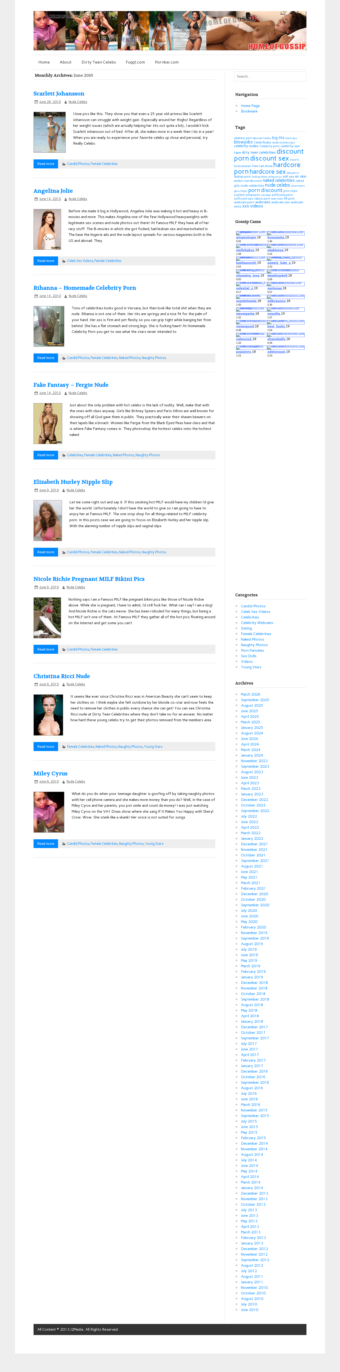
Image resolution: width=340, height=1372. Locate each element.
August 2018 (252, 1005)
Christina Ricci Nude (62, 676)
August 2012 (252, 1265)
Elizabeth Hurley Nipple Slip (73, 482)
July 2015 (249, 1121)
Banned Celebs (262, 138)
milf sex (288, 177)
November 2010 (254, 1287)
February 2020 (253, 927)
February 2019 (253, 971)
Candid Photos (78, 164)
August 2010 (252, 1298)
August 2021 (252, 866)
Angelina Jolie (53, 191)
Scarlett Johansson (59, 93)
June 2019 (249, 955)
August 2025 (252, 705)
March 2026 (250, 694)
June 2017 (249, 1049)
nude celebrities (252, 186)
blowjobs (243, 142)
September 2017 (255, 1038)
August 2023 (252, 772)
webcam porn (244, 202)
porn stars (290, 191)
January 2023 (252, 794)
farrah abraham (242, 166)
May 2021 (249, 877)
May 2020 (249, 921)
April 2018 (250, 1016)
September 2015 (255, 1115)
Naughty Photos (154, 358)
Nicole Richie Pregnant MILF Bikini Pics (89, 579)
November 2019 (254, 933)
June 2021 (249, 872)
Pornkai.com (167, 62)
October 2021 (253, 855)
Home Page (250, 105)
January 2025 (252, 727)
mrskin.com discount (248, 181)
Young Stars (153, 747)
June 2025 (249, 711)
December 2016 (254, 1071)
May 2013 (249, 1221)
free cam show (262, 166)
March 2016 (250, 1104)
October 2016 (253, 1077)
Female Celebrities (104, 164)
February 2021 (253, 888)
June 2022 (249, 822)
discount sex (269, 158)
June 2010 (249, 1310)
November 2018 (254, 988)
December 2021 (254, 844)
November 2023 (254, 761)
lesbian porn (242, 176)
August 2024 (252, 733)
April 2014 (250, 1176)
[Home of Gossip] (170, 49)
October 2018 (253, 994)
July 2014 (249, 1160)
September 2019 (255, 938)
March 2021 (250, 883)
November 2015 (254, 1110)
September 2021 (255, 860)
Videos (247, 661)
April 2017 (250, 1055)
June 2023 (249, 777)
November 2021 (254, 849)
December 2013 (254, 1193)
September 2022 (255, 811)
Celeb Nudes (262, 142)
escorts (294, 159)
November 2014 (254, 1149)
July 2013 (249, 1210)
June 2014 (249, 1165)
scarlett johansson (247, 195)
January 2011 (252, 1282)
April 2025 (250, 716)
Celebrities (75, 455)
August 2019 (252, 944)
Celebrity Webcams (257, 623)
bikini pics (291, 138)
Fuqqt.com (135, 62)
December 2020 (254, 894)
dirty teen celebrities (259, 152)
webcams (262, 202)
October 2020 (253, 899)
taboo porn (262, 198)
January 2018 (252, 1021)
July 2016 (249, 1093)
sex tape (266, 195)
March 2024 (250, 750)
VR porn (289, 198)
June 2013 (249, 1215)
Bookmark (249, 111)
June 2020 (249, 916)
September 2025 (255, 700)
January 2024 (252, 755)
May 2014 (249, 1171)
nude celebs (277, 185)
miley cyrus (275, 176)
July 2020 (249, 910)
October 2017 (253, 1032)
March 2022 (250, 833)
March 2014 (250, 1182)
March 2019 (250, 966)
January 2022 (252, 838)
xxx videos (252, 206)
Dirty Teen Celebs (99, 62)
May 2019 (249, 960)
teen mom (277, 198)
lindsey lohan (259, 176)
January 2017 (252, 1066)
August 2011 (252, 1276)
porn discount (265, 190)
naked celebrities (279, 180)
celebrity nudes (246, 146)
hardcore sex (268, 171)
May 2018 (249, 1010)
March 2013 (250, 1232)
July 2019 (249, 949)
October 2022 (253, 805)
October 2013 (253, 1204)
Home (44, 62)
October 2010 (253, 1293)
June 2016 (249, 1099)
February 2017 (253, 1060)
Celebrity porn (270, 146)
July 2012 (249, 1271)
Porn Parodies (252, 650)
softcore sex (243, 199)
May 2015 (249, 1132)
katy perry (293, 172)
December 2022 (254, 799)
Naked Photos (129, 358)
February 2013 (253, 1237)
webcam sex (280, 202)
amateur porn (243, 138)
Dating (246, 628)
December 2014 (254, 1143)
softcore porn (282, 195)
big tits (278, 137)
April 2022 (250, 827)
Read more (45, 163)
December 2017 (254, 1027)
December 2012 (254, 1249)
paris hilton (240, 191)
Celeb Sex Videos (80, 261)
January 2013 (252, 1243)
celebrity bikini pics (283, 142)
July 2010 (249, 1304)
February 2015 (253, 1138)
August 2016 (252, 1088)
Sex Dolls (249, 656)
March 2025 (250, 722)
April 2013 (250, 1226)
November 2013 (254, 1199)
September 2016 (255, 1082)
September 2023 (255, 766)
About (65, 62)
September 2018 (255, 999)
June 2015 (249, 1127)
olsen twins (298, 185)
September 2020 (255, 905)
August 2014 (252, 1154)
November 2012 (254, 1254)
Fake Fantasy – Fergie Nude (71, 385)
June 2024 (249, 738)
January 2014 (252, 1188)
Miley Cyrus (51, 773)
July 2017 (249, 1043)
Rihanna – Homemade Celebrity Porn (85, 288)
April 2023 (250, 783)
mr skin (300, 176)
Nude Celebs (78, 102)
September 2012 (255, 1260)
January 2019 (252, 977)
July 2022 (249, 816)
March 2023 (250, 788)
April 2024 (250, 744)
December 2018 (254, 982)
